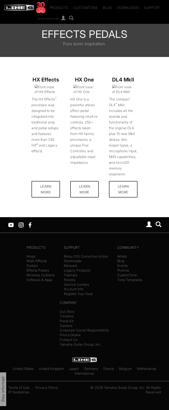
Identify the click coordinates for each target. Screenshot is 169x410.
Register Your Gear (78, 294)
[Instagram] (21, 225)
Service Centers (76, 284)
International (84, 373)
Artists (122, 256)
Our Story (67, 311)
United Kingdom (51, 369)
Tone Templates (129, 280)
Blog (107, 8)
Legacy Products (77, 270)
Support (152, 8)
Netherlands (146, 369)
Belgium (125, 369)
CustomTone (85, 8)
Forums (69, 280)
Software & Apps (40, 280)
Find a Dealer (70, 335)
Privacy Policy (46, 388)
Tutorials (70, 275)
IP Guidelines (18, 392)
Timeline (67, 316)
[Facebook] (30, 225)
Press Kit (67, 321)
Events (122, 266)
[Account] (63, 18)
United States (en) (48, 18)
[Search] (71, 18)
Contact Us (68, 340)
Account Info (74, 289)
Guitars (32, 266)
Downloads (128, 8)
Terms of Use (18, 388)
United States (23, 369)
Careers (66, 326)
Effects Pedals (38, 270)
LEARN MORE (46, 189)
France (108, 369)
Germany (91, 369)
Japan (74, 369)
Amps (31, 256)
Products (59, 8)
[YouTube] (11, 225)
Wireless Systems (41, 275)
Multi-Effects (37, 261)
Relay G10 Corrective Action (86, 256)
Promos (123, 270)
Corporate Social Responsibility (84, 330)
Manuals (70, 266)
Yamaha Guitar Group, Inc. (80, 344)
